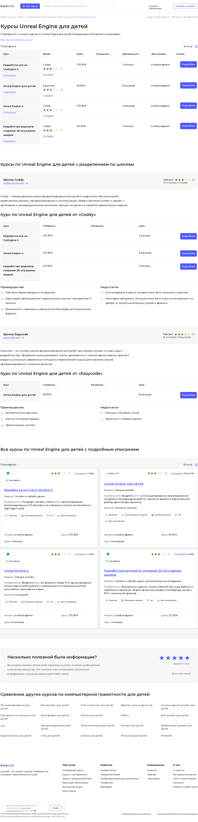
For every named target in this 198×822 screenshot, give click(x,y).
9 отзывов (48, 74)
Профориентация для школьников (119, 778)
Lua (2, 725)
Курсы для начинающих (75, 782)
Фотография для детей (55, 715)
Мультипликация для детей (98, 725)
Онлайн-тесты (108, 770)
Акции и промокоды (155, 6)
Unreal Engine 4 (16, 570)
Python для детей (91, 715)
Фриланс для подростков (136, 705)
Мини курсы (69, 791)
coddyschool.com (13, 183)
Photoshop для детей (134, 735)
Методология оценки (185, 774)
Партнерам (153, 778)
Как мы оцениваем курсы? (16, 40)
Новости (152, 770)
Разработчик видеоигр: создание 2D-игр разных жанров (142, 572)
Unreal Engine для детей (123, 483)
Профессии (106, 782)
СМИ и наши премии (184, 778)
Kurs (7, 6)
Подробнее (9, 75)
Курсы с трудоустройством (77, 778)
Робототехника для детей (97, 705)
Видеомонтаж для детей (15, 735)
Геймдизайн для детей (55, 705)
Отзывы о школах (185, 6)
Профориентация (110, 774)
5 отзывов (48, 95)
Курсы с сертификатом (74, 774)
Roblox (125, 715)
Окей (55, 808)
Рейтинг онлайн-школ (185, 787)
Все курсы (32, 6)
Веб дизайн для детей (175, 715)
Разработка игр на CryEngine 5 (28, 490)
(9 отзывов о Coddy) (175, 182)
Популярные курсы (72, 770)
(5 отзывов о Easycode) (177, 337)
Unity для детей (50, 735)
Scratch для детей (92, 735)
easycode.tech (11, 337)
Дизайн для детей (132, 725)
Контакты (178, 782)
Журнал (151, 774)
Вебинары (106, 787)
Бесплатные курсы (72, 787)
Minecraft (166, 735)
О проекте (179, 770)
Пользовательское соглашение (136, 814)
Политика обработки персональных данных (177, 814)
